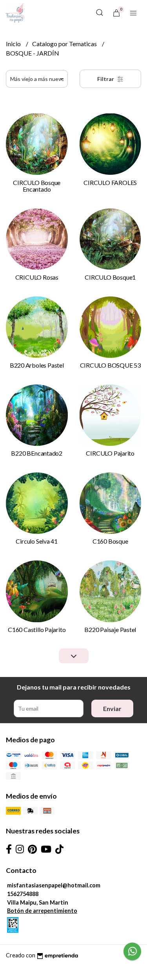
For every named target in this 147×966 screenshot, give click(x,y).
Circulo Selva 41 (37, 541)
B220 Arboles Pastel (37, 365)
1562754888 (22, 894)
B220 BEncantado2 (36, 453)
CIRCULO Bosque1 (110, 277)
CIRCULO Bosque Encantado (36, 186)
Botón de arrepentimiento (42, 910)
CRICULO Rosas (36, 277)
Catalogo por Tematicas (65, 43)
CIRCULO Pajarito (110, 453)
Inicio (14, 43)
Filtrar (106, 78)
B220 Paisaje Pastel (110, 629)
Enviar (112, 708)
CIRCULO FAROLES (110, 182)
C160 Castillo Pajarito (36, 629)
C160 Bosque (110, 541)
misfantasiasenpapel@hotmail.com (53, 885)
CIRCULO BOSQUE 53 (110, 365)
